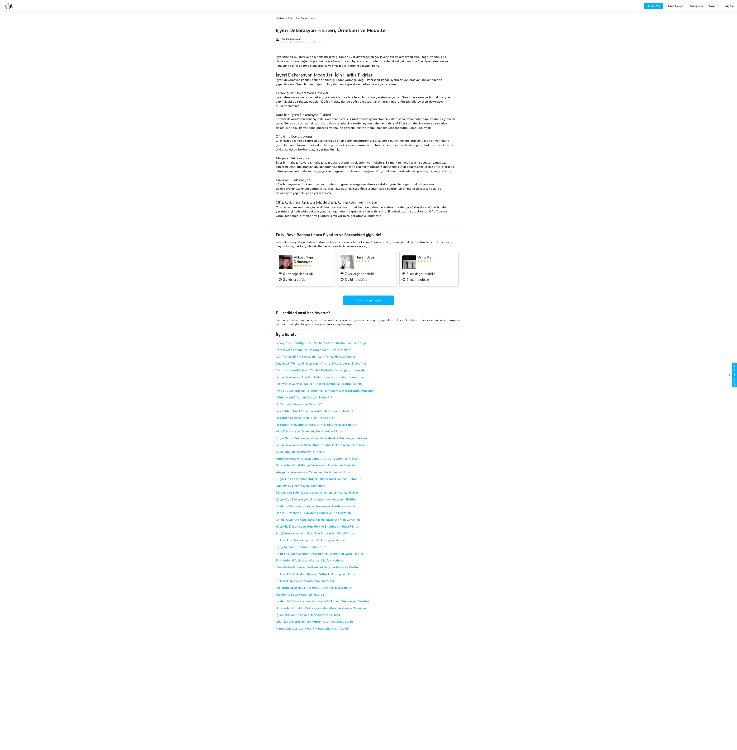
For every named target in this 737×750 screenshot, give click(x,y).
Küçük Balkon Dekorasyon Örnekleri (301, 452)
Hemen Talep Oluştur (368, 300)
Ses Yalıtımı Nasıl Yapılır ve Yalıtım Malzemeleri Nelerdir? (316, 411)
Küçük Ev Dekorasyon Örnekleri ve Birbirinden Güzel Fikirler (317, 527)
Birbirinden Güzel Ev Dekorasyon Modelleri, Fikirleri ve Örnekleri (321, 608)
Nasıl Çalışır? (676, 6)
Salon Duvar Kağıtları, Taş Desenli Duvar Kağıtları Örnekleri (318, 520)
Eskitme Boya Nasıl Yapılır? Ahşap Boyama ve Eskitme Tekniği (319, 384)
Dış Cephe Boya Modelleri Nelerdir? (301, 595)
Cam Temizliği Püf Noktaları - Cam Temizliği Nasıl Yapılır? (316, 357)
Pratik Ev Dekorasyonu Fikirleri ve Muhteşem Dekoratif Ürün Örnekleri (325, 391)
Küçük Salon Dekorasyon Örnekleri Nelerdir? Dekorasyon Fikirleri (321, 438)
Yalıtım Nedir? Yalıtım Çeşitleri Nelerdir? (304, 398)
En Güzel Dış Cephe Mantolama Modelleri (305, 581)
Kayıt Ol (713, 6)
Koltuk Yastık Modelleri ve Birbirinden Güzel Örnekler (313, 350)
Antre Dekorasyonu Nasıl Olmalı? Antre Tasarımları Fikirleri (317, 459)
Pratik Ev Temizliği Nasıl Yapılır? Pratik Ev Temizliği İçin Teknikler (321, 370)
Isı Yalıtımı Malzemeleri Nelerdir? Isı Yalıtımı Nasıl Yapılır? (316, 425)
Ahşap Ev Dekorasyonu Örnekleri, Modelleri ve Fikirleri (314, 472)
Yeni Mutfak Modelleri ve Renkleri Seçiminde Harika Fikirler (317, 568)
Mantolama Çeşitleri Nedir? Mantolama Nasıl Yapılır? (312, 629)
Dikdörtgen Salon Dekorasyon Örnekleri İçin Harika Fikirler (317, 493)
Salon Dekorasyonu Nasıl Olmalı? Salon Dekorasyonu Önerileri (320, 445)
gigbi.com (280, 18)
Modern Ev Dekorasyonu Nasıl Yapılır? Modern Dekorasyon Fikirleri (322, 601)
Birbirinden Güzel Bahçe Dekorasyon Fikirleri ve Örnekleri (316, 466)
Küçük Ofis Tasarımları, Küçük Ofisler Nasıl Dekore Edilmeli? (318, 479)
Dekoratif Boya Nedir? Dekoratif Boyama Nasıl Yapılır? (314, 588)
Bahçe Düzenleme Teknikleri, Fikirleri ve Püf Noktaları (313, 513)
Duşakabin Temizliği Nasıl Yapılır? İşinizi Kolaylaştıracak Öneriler (321, 364)
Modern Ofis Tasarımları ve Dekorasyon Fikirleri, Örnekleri (317, 506)
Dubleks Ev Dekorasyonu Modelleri (300, 486)
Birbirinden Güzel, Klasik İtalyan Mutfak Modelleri (310, 561)
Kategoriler (696, 6)
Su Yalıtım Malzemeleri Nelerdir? (299, 404)
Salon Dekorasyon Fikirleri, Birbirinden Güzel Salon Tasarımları (320, 377)
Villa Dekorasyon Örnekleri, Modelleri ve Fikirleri (310, 432)
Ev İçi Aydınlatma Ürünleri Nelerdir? (301, 547)
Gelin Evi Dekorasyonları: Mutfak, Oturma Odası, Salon (314, 622)
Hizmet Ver (653, 6)
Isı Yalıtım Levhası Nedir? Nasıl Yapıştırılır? (305, 418)
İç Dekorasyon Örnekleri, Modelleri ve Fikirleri (308, 615)
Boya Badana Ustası (305, 18)
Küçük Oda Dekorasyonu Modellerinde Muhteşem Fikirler (316, 500)
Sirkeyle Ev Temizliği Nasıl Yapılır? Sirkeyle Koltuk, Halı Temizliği (321, 343)
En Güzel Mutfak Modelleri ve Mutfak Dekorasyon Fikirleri (316, 574)
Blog (290, 18)
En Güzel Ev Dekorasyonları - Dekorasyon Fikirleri (310, 540)
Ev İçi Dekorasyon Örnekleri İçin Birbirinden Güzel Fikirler (316, 534)
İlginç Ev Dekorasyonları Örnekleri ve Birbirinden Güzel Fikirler (319, 554)
